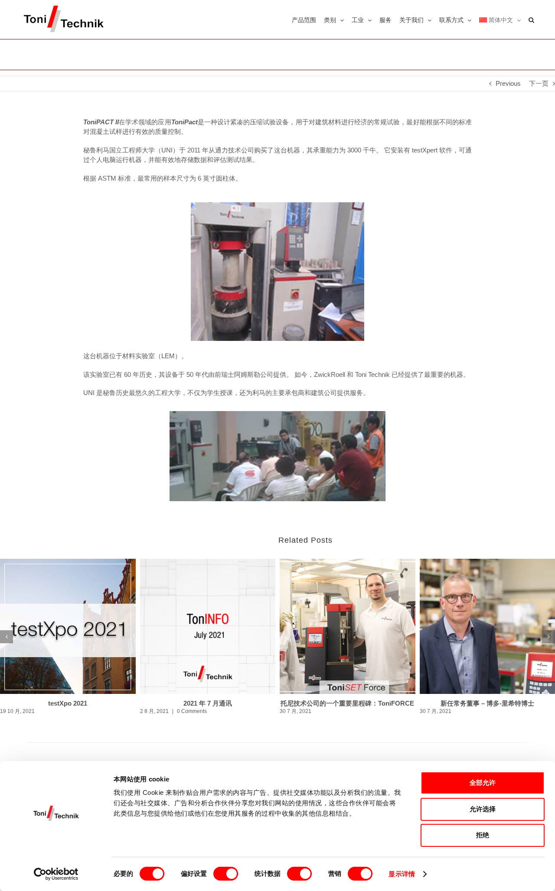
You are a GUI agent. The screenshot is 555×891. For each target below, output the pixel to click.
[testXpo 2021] (68, 626)
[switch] (225, 874)
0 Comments (192, 711)
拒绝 (482, 835)
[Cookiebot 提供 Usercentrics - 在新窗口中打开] (56, 874)
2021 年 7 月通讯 (207, 703)
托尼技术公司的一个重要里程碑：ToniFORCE (347, 703)
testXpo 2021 (67, 703)
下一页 (538, 83)
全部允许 (483, 782)
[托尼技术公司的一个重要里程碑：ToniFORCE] (347, 626)
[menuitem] (500, 19)
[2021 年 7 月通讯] (208, 626)
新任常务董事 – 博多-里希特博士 (487, 703)
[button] (531, 19)
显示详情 (401, 874)
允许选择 (483, 809)
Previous (508, 83)
